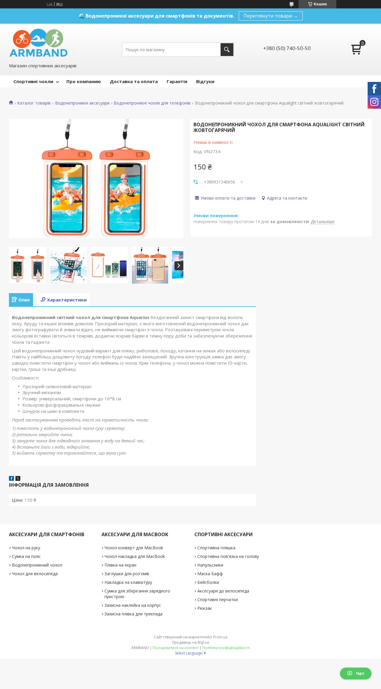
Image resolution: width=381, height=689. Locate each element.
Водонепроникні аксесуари (82, 103)
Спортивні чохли (33, 81)
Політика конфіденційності (226, 647)
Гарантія (177, 81)
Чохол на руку (26, 547)
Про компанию (83, 81)
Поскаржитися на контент (176, 647)
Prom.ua (220, 637)
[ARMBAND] (38, 42)
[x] (17, 479)
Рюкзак (204, 608)
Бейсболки (208, 582)
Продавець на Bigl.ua (190, 642)
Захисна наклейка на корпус (132, 605)
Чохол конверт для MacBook (133, 547)
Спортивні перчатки (217, 599)
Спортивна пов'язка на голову (228, 556)
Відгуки (205, 81)
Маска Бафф (210, 573)
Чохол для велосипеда (35, 573)
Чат (360, 673)
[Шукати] (227, 49)
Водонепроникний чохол (37, 565)
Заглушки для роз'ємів (126, 573)
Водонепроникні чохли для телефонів (152, 103)
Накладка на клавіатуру (128, 582)
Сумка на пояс (26, 556)
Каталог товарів (34, 103)
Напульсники (210, 565)
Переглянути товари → (270, 16)
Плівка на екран (120, 565)
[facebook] (11, 479)
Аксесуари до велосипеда (223, 591)
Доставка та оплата (134, 81)
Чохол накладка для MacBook (134, 556)
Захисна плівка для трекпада (133, 614)
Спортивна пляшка (216, 547)
